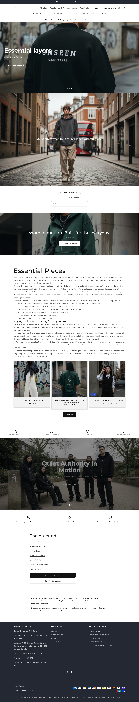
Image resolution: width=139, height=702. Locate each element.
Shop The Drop (69, 485)
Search (54, 631)
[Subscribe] (85, 203)
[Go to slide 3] (71, 88)
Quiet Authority (37, 569)
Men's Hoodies (36, 551)
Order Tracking (57, 635)
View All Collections (52, 581)
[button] (16, 8)
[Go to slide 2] (69, 88)
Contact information (113, 697)
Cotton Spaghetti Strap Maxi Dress (31, 400)
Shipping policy (100, 697)
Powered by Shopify (52, 697)
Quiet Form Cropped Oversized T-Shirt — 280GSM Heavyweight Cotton (70, 401)
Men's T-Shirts (36, 560)
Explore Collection (69, 244)
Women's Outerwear (39, 565)
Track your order (57, 642)
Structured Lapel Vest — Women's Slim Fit (107, 400)
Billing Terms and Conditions (100, 645)
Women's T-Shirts (37, 556)
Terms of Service (95, 642)
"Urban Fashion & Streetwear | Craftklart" (32, 697)
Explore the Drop (52, 575)
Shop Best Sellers (16, 65)
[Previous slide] (6, 57)
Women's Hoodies (38, 546)
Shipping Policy (95, 638)
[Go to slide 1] (67, 88)
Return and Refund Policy (99, 635)
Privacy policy (75, 697)
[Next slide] (132, 57)
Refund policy (65, 697)
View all (69, 415)
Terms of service (87, 697)
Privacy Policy (94, 631)
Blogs (53, 638)
